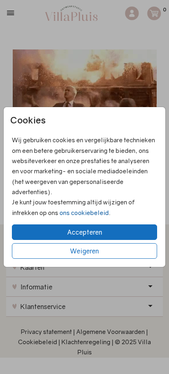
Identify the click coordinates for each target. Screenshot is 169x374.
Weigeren (84, 251)
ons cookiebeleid (84, 212)
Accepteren (84, 232)
